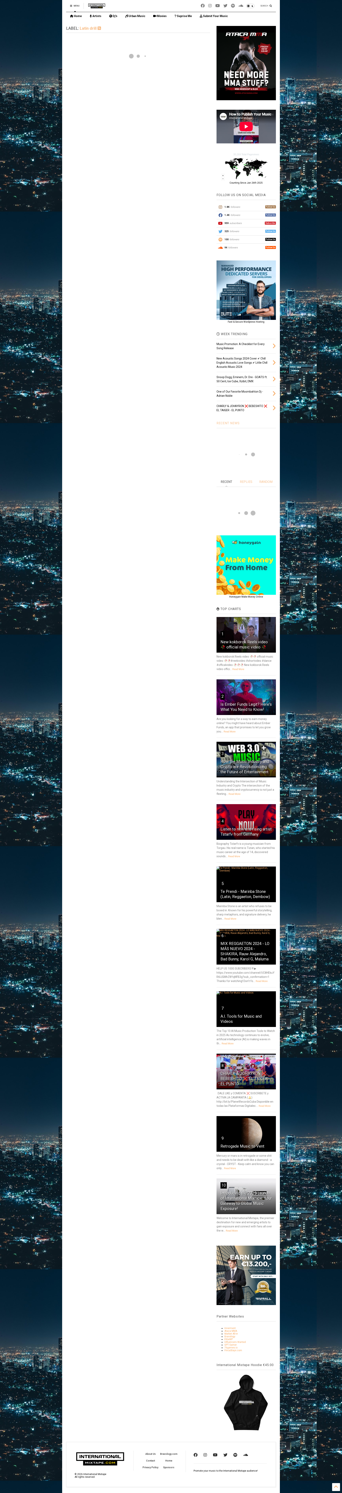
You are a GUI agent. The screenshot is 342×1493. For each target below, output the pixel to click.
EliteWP (228, 1339)
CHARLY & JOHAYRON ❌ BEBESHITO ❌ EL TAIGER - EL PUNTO (245, 1078)
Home (77, 16)
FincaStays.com (233, 1350)
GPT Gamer (230, 1344)
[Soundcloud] (240, 5)
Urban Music (136, 16)
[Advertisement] (138, 97)
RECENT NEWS (228, 423)
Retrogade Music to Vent (242, 1146)
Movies (161, 16)
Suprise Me (184, 16)
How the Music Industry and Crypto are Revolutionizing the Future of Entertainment (244, 766)
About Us (150, 1454)
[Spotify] (233, 5)
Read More (238, 669)
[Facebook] (203, 5)
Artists (96, 16)
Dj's (114, 16)
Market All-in (231, 1333)
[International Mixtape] (97, 7)
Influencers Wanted (235, 1342)
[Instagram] (210, 5)
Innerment (230, 1328)
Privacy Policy (150, 1467)
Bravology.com (168, 1454)
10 (223, 1185)
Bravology (229, 1336)
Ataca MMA (230, 1331)
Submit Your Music (215, 16)
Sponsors (168, 1467)
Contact (150, 1460)
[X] (225, 5)
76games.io (231, 1347)
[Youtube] (217, 5)
